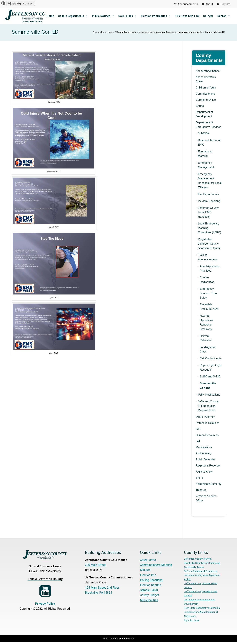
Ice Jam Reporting (209, 200)
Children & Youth (206, 87)
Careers (208, 16)
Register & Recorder (208, 465)
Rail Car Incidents (210, 358)
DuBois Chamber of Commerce (200, 571)
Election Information (154, 16)
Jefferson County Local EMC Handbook (208, 212)
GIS (198, 428)
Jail (198, 441)
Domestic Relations (207, 422)
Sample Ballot (149, 590)
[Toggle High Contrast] (3, 3)
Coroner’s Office (206, 99)
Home (50, 16)
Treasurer (201, 489)
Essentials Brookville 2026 (209, 306)
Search (221, 16)
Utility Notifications (209, 394)
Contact (225, 4)
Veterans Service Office (206, 498)
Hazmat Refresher (206, 338)
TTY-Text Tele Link (187, 16)
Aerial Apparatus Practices (210, 268)
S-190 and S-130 (210, 376)
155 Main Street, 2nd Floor (102, 587)
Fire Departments (208, 194)
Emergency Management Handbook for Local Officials (209, 180)
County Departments (71, 16)
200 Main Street (95, 565)
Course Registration (207, 279)
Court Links (125, 16)
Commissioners (205, 93)
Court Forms (148, 560)
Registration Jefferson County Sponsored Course (209, 244)
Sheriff (199, 477)
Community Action (194, 567)
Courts (200, 105)
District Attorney (205, 416)
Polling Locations (151, 580)
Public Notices (101, 16)
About (209, 4)
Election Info (148, 575)
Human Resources (207, 435)
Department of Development (204, 114)
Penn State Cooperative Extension (202, 608)
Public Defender (205, 459)
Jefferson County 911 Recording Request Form (208, 406)
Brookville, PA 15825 (98, 592)
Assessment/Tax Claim (206, 79)
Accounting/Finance (208, 70)
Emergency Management (206, 165)
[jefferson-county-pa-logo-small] (32, 16)
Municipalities (204, 447)
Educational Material (205, 153)
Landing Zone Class (208, 349)
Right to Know (204, 471)
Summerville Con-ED (35, 32)
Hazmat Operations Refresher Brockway (206, 322)
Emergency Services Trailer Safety (209, 293)
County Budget (149, 595)
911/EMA (203, 133)
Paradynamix (127, 638)
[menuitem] (186, 4)
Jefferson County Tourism (198, 558)
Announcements (188, 4)
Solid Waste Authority (208, 483)
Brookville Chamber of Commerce (202, 563)
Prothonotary (203, 453)
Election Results (150, 585)
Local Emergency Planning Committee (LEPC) (209, 228)
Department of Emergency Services (208, 124)
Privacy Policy (45, 603)
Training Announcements (208, 257)
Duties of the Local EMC (209, 142)
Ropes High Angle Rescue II (210, 367)
